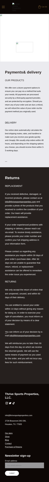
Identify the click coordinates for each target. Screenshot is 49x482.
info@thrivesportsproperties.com (20, 202)
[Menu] (3, 7)
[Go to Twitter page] (10, 403)
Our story (9, 433)
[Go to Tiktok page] (13, 403)
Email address (11, 461)
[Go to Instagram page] (6, 403)
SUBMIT (12, 473)
